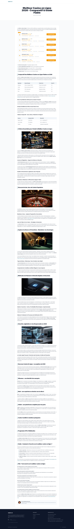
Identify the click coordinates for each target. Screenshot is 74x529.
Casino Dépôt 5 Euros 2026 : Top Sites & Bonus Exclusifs (55, 521)
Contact (34, 518)
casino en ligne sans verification (52, 514)
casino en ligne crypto (20, 258)
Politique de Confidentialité (36, 514)
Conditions (34, 515)
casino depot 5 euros (31, 218)
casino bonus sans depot (51, 515)
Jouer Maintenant (51, 34)
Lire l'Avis (51, 46)
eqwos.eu (10, 1)
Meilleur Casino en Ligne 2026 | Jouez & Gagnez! (54, 518)
